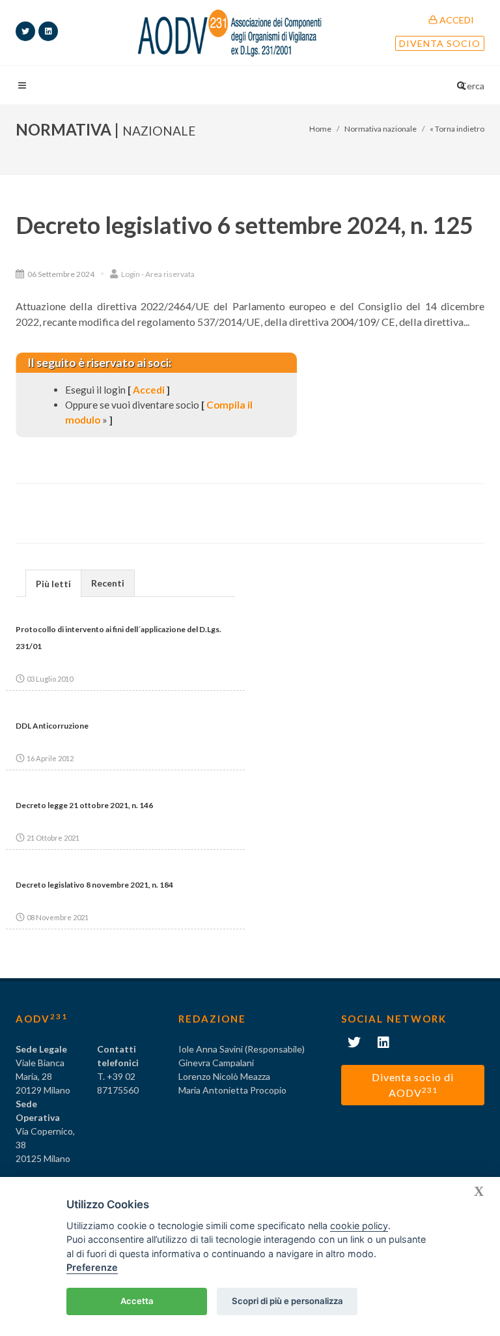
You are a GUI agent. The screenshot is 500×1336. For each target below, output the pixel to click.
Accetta (137, 1301)
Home (320, 129)
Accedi (456, 19)
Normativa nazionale (380, 129)
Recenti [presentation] (107, 582)
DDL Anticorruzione (52, 726)
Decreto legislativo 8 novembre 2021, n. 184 (94, 885)
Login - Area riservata (157, 274)
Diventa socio (439, 43)
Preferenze (92, 1267)
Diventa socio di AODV (413, 1085)
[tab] (53, 583)
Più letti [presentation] (53, 583)
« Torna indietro (457, 129)
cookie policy (359, 1225)
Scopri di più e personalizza (287, 1301)
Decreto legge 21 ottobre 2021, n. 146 (84, 805)
